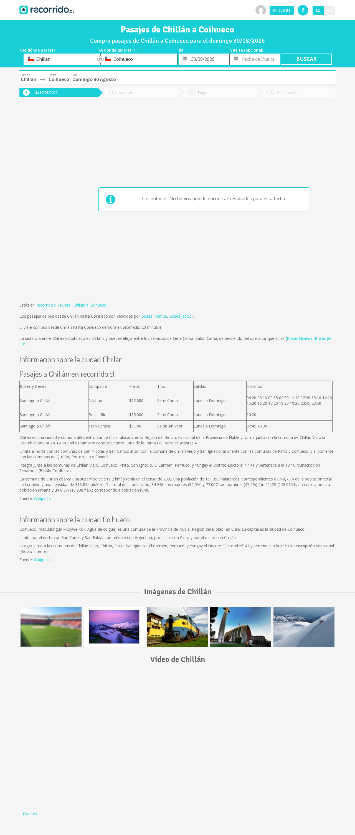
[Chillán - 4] (304, 627)
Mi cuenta (282, 10)
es (318, 10)
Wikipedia (42, 498)
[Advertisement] (41, 195)
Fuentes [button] (30, 813)
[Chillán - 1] (240, 627)
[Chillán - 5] (51, 627)
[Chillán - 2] (114, 627)
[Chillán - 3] (177, 627)
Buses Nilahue (154, 316)
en (329, 10)
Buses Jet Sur (181, 316)
